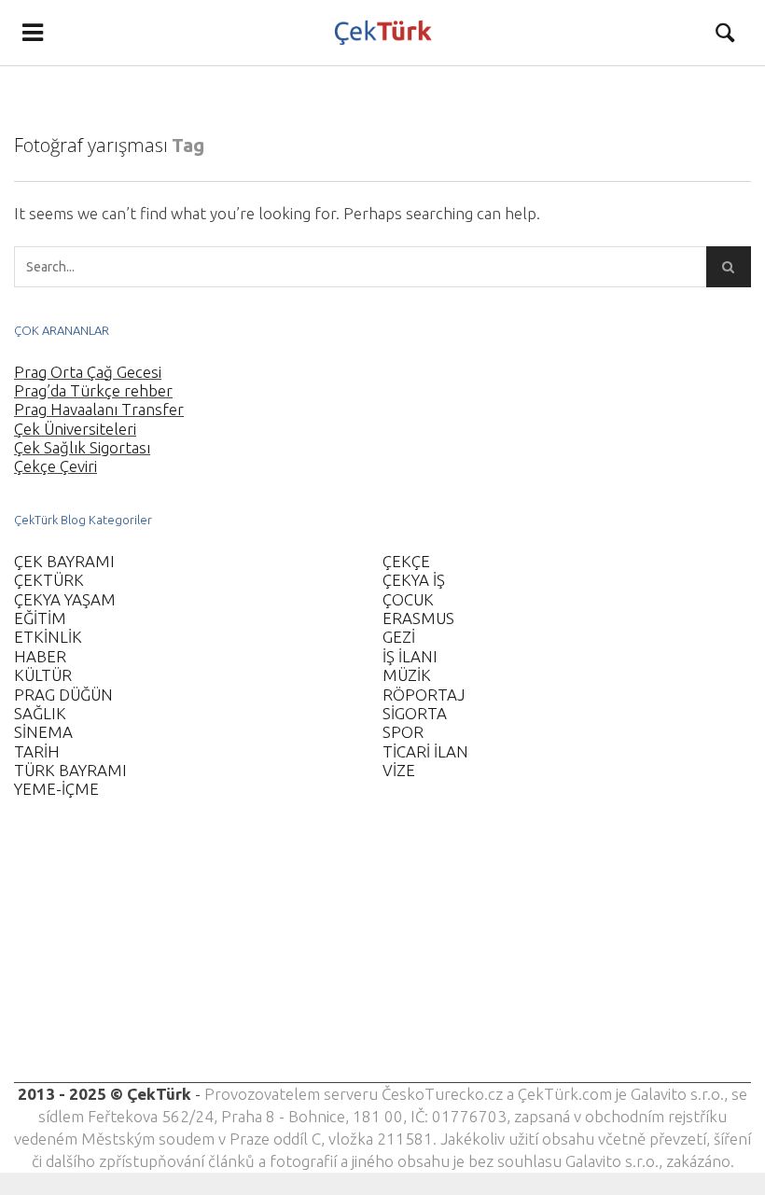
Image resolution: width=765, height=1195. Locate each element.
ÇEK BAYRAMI (64, 561)
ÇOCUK (408, 599)
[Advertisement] (382, 952)
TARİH (37, 751)
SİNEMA (43, 732)
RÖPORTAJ (423, 694)
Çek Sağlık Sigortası (82, 447)
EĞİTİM (40, 618)
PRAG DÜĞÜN (63, 694)
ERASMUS (418, 618)
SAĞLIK (40, 713)
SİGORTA (414, 713)
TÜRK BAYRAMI (70, 770)
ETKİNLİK (48, 637)
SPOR (403, 732)
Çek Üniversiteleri (75, 429)
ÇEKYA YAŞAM (65, 599)
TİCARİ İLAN (425, 751)
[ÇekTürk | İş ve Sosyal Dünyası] (382, 32)
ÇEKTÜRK (49, 580)
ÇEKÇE (406, 561)
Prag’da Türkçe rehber (93, 390)
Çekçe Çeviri (55, 466)
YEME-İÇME (56, 789)
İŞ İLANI (410, 656)
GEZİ (398, 637)
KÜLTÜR (43, 675)
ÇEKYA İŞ (413, 580)
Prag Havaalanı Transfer (99, 409)
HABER (40, 656)
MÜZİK (406, 675)
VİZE (398, 770)
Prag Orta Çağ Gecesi (87, 372)
